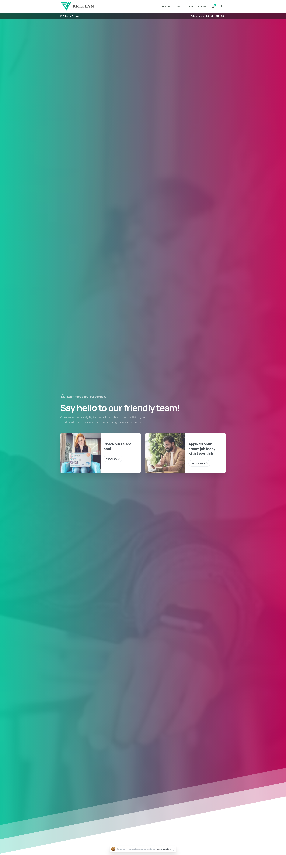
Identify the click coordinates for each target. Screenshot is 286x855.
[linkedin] (217, 16)
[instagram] (222, 16)
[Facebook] (207, 16)
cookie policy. (164, 849)
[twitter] (212, 16)
